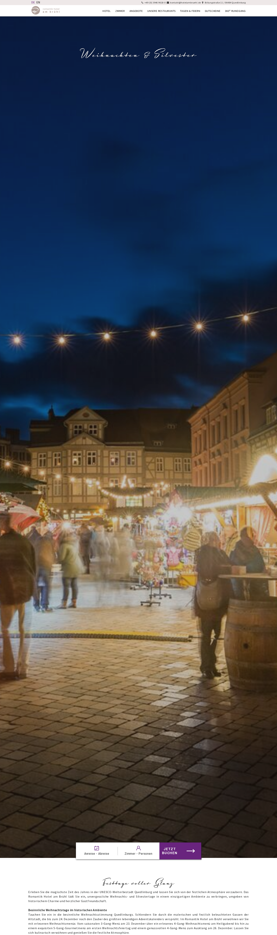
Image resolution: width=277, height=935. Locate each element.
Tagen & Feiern (190, 11)
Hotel (107, 11)
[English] (38, 2)
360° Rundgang (235, 11)
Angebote (136, 11)
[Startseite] (45, 13)
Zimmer (120, 11)
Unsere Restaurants (161, 11)
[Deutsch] (33, 2)
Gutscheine (212, 11)
